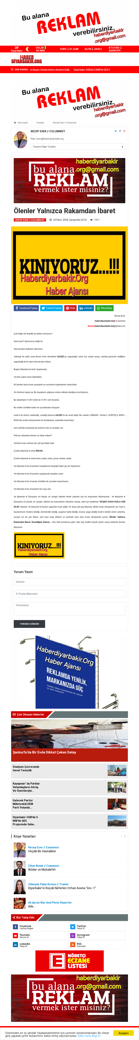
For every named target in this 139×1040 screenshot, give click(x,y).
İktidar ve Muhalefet (42, 869)
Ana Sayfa (22, 122)
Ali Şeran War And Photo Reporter (50, 902)
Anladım (123, 1033)
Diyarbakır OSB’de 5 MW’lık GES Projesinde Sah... (85, 69)
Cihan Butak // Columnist (43, 865)
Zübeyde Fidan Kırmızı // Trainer (48, 884)
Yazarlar (40, 122)
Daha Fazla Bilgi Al (88, 1036)
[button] (125, 836)
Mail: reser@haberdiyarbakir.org (47, 138)
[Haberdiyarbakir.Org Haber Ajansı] (27, 59)
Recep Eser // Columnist (64, 122)
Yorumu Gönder (29, 624)
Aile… (31, 906)
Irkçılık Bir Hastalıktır (42, 851)
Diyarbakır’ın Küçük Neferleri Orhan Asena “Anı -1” (62, 888)
